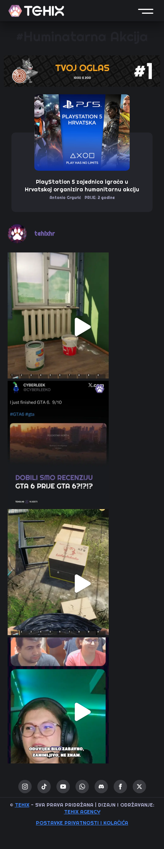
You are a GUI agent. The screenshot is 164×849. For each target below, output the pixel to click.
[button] (145, 10)
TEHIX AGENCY (82, 812)
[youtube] (63, 786)
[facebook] (120, 786)
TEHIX (22, 805)
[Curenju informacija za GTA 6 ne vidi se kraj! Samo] (82, 455)
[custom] (44, 786)
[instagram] (25, 786)
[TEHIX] (36, 11)
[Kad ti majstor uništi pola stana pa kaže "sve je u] (82, 326)
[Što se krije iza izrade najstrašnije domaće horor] (82, 711)
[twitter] (139, 786)
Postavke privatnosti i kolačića (82, 823)
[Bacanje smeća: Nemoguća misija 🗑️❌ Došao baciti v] (82, 583)
